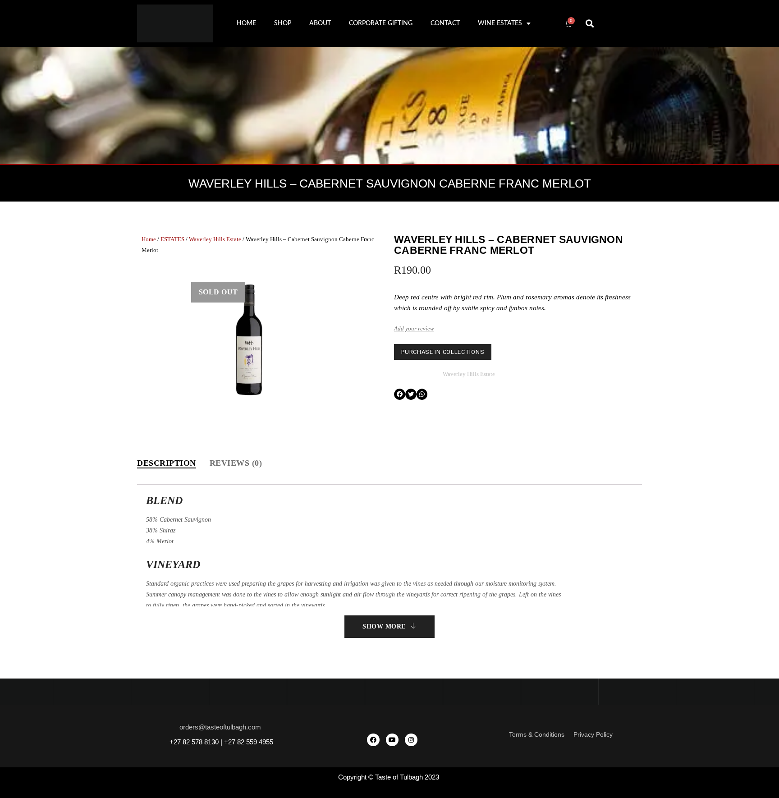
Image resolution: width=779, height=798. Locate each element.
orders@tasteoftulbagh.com (220, 727)
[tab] (166, 463)
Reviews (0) (236, 463)
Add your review (414, 328)
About (320, 23)
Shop (282, 23)
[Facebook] (373, 740)
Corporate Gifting (380, 23)
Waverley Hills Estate (215, 239)
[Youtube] (392, 740)
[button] (589, 23)
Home (246, 23)
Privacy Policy (593, 734)
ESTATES (172, 239)
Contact (445, 23)
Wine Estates (500, 23)
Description (166, 463)
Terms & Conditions (536, 734)
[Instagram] (411, 740)
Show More (384, 626)
